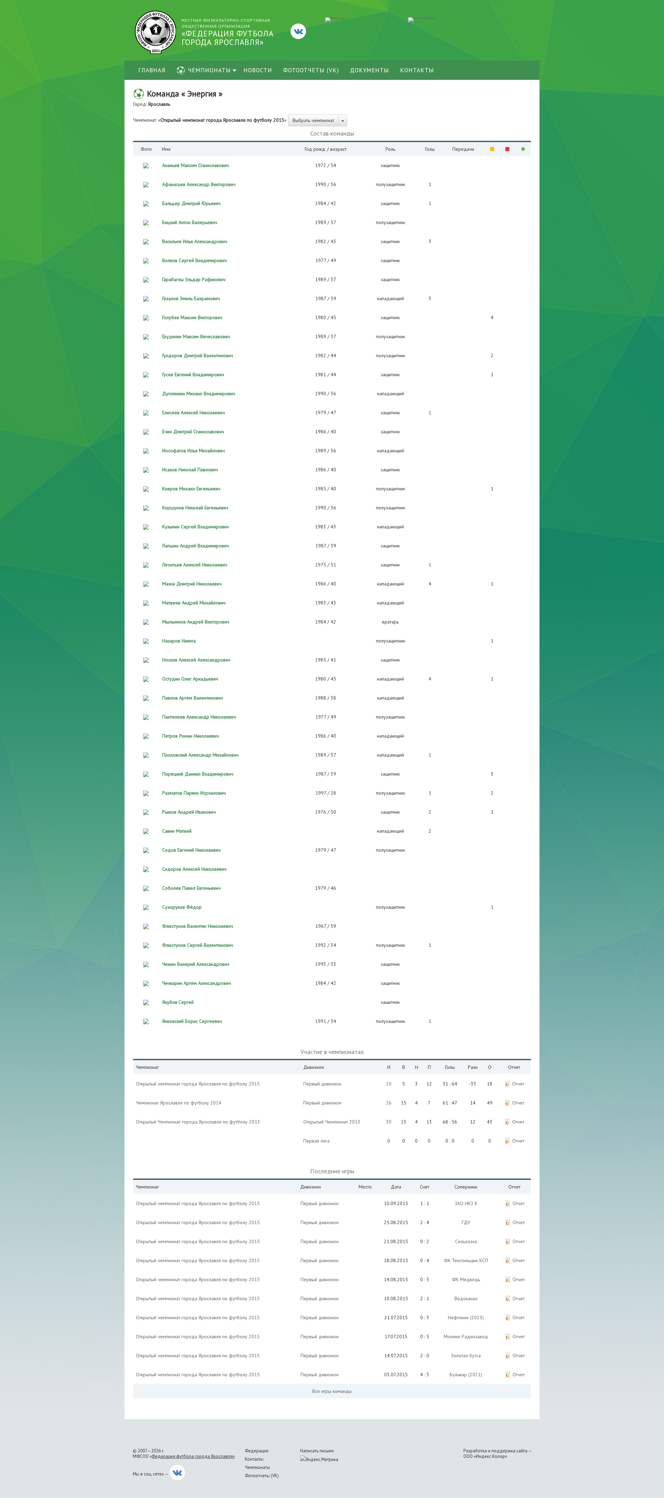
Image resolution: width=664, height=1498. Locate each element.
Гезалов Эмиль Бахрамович (191, 298)
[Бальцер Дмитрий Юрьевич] (146, 203)
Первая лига (316, 1141)
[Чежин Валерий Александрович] (146, 964)
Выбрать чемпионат (313, 120)
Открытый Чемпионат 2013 (331, 1122)
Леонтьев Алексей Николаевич (194, 565)
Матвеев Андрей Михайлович (193, 603)
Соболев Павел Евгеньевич (191, 888)
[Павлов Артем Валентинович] (146, 697)
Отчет (518, 1084)
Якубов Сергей (178, 1002)
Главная (152, 70)
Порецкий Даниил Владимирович (197, 774)
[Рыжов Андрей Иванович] (146, 811)
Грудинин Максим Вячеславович (196, 336)
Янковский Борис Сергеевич (192, 1021)
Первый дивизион (322, 1084)
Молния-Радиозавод (466, 1336)
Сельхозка (466, 1241)
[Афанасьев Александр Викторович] (146, 184)
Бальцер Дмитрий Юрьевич (191, 203)
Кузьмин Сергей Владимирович (195, 527)
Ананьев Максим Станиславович (195, 165)
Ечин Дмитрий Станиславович (193, 431)
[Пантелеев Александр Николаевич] (146, 716)
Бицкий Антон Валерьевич (189, 222)
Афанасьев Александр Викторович (199, 184)
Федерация (256, 1451)
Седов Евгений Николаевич (191, 850)
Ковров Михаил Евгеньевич (191, 489)
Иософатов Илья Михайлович (193, 450)
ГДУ (466, 1222)
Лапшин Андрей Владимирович (195, 546)
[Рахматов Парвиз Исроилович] (146, 792)
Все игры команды (332, 1391)
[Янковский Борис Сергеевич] (146, 1021)
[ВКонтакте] (298, 31)
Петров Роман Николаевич (190, 736)
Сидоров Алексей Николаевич (194, 869)
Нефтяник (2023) (466, 1317)
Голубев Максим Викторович (192, 317)
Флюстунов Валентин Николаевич (197, 926)
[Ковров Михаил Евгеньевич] (146, 488)
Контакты (417, 70)
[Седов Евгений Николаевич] (146, 850)
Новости (257, 70)
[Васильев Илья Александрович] (146, 241)
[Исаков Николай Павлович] (146, 469)
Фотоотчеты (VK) (311, 70)
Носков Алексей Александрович (196, 660)
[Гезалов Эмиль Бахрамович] (146, 298)
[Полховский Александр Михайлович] (146, 754)
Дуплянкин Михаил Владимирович (198, 393)
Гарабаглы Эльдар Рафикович (193, 279)
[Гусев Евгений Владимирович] (146, 374)
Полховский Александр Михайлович (200, 755)
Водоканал (466, 1298)
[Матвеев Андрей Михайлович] (146, 602)
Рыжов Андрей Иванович (189, 812)
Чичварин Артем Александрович (196, 983)
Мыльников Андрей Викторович (195, 622)
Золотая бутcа (466, 1355)
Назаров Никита (179, 641)
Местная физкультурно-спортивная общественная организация (228, 32)
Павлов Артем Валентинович (192, 698)
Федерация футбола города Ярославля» (193, 1456)
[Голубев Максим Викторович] (146, 317)
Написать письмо (317, 1451)
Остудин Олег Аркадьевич (190, 679)
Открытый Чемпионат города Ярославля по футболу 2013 (198, 1122)
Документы (369, 70)
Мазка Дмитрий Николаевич (192, 584)
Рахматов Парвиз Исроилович (194, 793)
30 (388, 1122)
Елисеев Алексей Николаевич (193, 412)
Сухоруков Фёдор (182, 907)
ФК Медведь (466, 1279)
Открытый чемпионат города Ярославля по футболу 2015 (198, 1084)
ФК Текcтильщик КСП (466, 1260)
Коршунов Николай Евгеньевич (195, 508)
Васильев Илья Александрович (194, 241)
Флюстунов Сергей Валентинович (197, 945)
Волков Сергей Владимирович (194, 260)
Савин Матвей (177, 831)
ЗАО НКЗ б (466, 1203)
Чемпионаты (209, 70)
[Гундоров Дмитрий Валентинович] (146, 355)
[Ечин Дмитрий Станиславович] (146, 431)
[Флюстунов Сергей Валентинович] (146, 945)
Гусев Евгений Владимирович (193, 374)
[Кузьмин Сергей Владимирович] (146, 526)
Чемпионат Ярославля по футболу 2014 (178, 1103)
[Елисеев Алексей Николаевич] (146, 412)
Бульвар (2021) (466, 1374)
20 (388, 1084)
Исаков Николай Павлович (190, 469)
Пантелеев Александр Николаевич (199, 717)
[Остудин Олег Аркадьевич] (146, 678)
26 (388, 1103)
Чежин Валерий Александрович (195, 964)
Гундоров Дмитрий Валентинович (197, 355)
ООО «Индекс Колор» (485, 1456)
